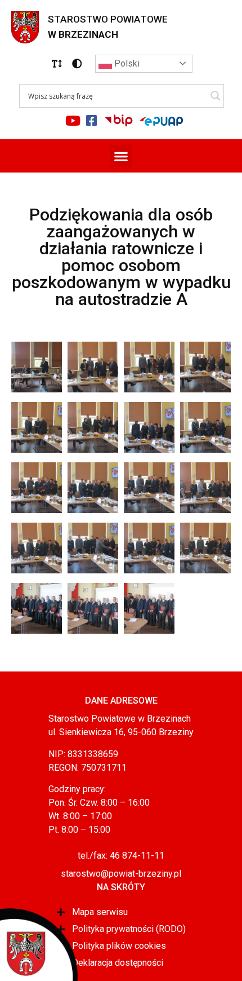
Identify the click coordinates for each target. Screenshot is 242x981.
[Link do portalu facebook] (92, 120)
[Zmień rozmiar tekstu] (57, 63)
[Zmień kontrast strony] (77, 63)
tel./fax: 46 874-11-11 (121, 855)
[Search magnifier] (215, 96)
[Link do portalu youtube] (73, 120)
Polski (126, 63)
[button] (57, 64)
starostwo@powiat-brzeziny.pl (121, 873)
